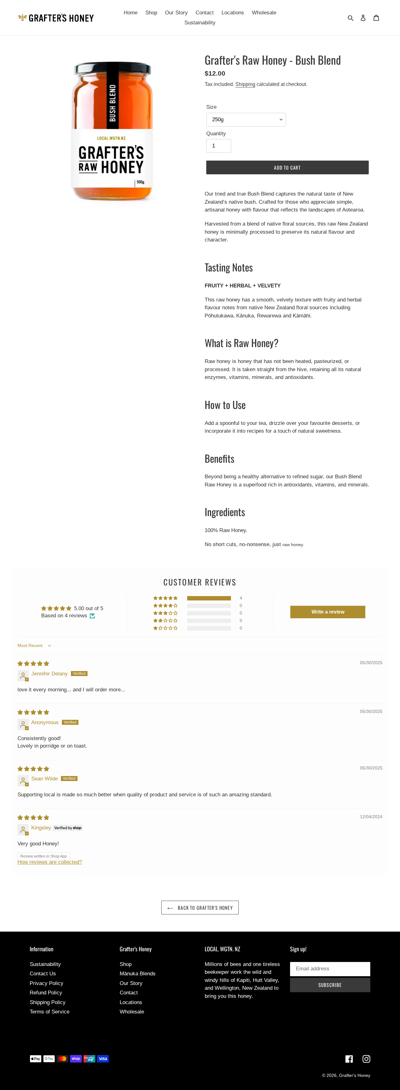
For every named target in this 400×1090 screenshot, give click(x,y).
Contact (129, 993)
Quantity (216, 134)
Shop (126, 964)
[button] (165, 598)
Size (211, 107)
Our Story (131, 983)
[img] (33, 664)
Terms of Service (49, 1012)
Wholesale (132, 1012)
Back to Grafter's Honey (205, 907)
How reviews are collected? (50, 862)
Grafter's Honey (354, 1075)
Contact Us (43, 974)
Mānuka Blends (138, 974)
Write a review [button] (328, 612)
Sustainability (45, 964)
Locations (131, 1002)
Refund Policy (46, 993)
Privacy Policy (46, 983)
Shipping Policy (48, 1002)
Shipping (245, 84)
